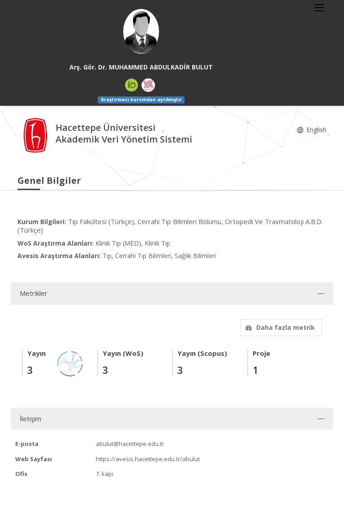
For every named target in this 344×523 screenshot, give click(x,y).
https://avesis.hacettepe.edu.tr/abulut (148, 459)
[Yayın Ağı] (70, 363)
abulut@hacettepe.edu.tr (130, 444)
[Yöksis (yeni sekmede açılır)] (148, 85)
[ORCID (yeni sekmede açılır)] (131, 85)
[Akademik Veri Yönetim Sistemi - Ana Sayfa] (36, 134)
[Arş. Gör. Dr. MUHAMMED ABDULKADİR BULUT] (141, 31)
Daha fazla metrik (285, 327)
